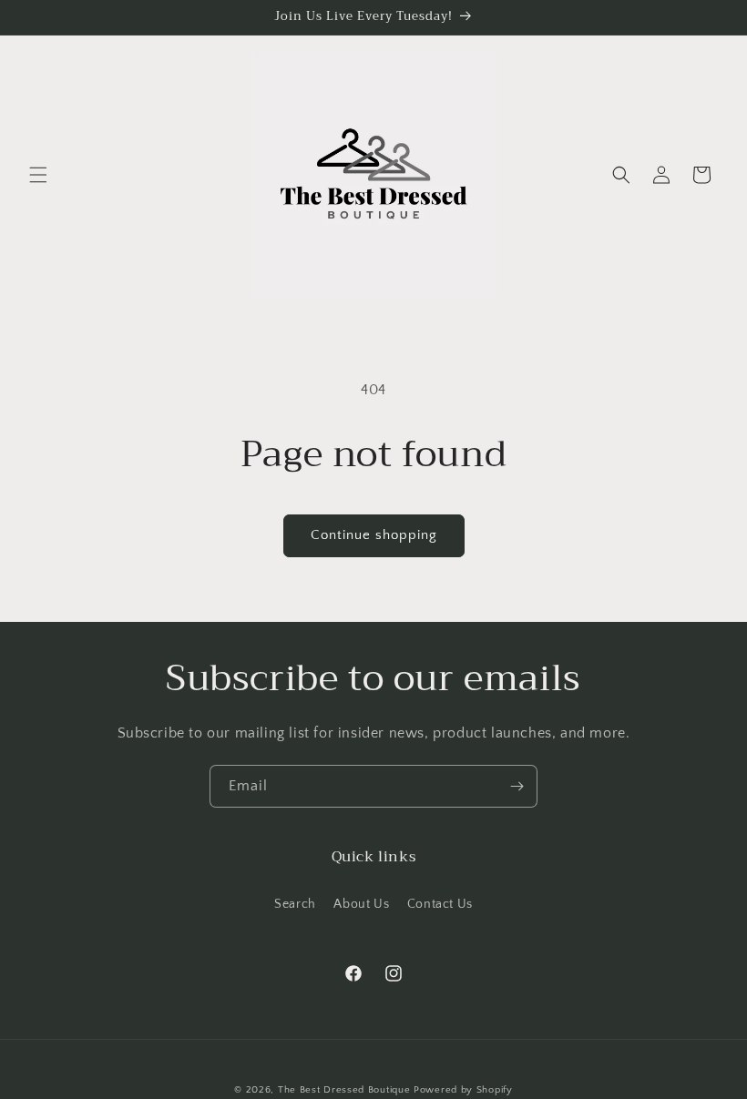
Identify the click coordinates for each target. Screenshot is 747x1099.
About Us (361, 904)
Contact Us (440, 904)
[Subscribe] (516, 786)
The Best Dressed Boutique (344, 1089)
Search (295, 904)
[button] (38, 175)
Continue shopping (374, 535)
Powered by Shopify (463, 1089)
